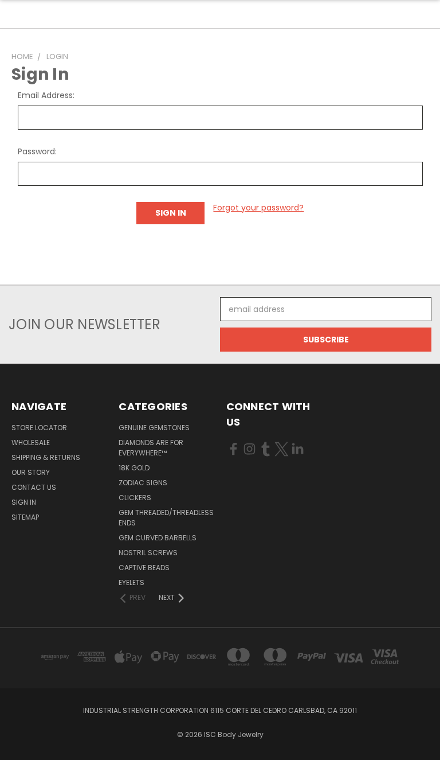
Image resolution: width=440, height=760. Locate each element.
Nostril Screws (148, 553)
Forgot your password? (258, 207)
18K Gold (134, 468)
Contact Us (33, 487)
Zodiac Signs (143, 483)
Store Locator (39, 427)
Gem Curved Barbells (158, 538)
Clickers (135, 497)
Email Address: (46, 95)
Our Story (30, 472)
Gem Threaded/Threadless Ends (166, 518)
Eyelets (131, 582)
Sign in (23, 502)
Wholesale (30, 442)
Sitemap (25, 517)
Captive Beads (144, 567)
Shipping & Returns (45, 457)
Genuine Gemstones (154, 427)
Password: (37, 151)
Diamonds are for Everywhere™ (151, 448)
